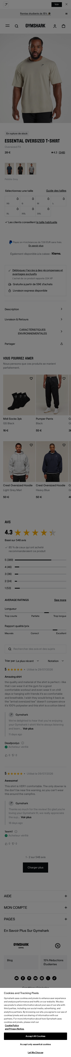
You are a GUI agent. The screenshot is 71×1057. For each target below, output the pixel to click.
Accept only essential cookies (35, 1044)
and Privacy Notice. (14, 1028)
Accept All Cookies (35, 1036)
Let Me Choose (35, 1052)
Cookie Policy (12, 1025)
